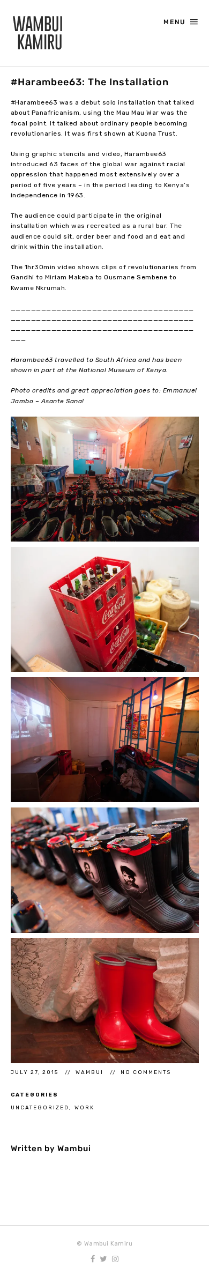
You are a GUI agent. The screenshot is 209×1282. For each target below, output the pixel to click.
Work (84, 1107)
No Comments (146, 1072)
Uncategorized (40, 1107)
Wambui (91, 1072)
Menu (174, 22)
